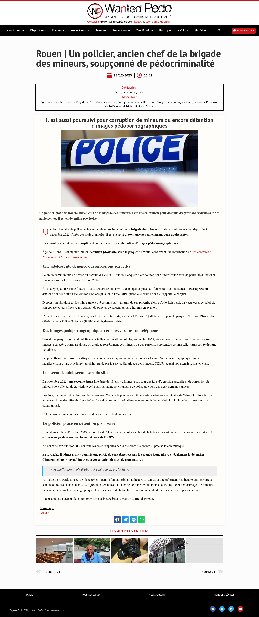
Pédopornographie (133, 92)
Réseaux (101, 30)
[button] (219, 30)
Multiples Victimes (134, 106)
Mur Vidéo (201, 30)
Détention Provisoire (206, 102)
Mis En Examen (113, 106)
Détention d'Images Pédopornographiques (167, 102)
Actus (118, 92)
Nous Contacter (91, 594)
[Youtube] (240, 609)
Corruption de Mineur (130, 102)
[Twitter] (222, 609)
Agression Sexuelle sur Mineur (58, 102)
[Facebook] (213, 609)
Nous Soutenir (157, 594)
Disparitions (38, 30)
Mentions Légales (224, 594)
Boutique (165, 30)
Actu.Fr (44, 513)
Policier (150, 106)
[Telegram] (231, 609)
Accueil (28, 594)
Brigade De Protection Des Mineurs (96, 102)
